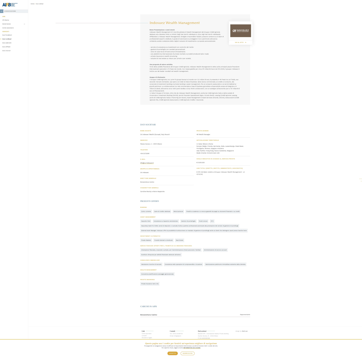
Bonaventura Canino (148, 315)
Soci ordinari (6, 39)
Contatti (144, 335)
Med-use (245, 331)
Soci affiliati (6, 47)
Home (32, 4)
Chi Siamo (5, 20)
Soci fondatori (7, 35)
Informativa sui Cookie (191, 347)
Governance (6, 24)
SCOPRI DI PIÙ (188, 353)
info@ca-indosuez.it (147, 163)
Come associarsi (8, 28)
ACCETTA (172, 353)
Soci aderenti (6, 43)
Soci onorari (6, 51)
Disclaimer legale (147, 337)
